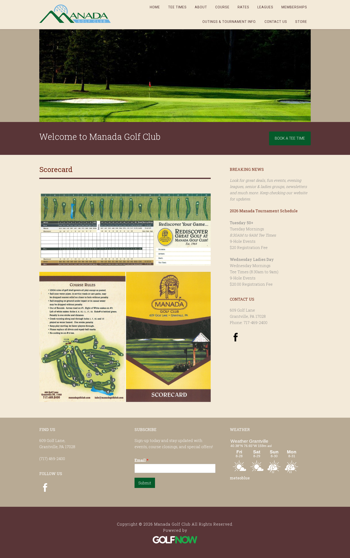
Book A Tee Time (290, 138)
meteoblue (240, 477)
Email (142, 460)
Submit (144, 482)
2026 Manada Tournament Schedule (264, 210)
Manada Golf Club (75, 13)
